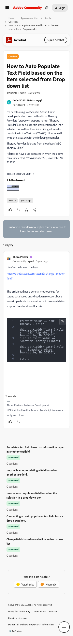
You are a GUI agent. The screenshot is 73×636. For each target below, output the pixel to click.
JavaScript (26, 200)
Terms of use (39, 611)
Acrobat (48, 18)
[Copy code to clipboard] (62, 322)
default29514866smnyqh (28, 100)
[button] (7, 9)
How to (12, 200)
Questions (13, 21)
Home (12, 18)
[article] (36, 340)
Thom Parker (20, 257)
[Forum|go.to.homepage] (27, 8)
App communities (29, 18)
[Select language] (47, 7)
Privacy (53, 611)
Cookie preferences (17, 618)
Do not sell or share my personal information (31, 624)
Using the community (19, 611)
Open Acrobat (55, 40)
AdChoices (17, 631)
